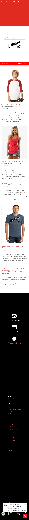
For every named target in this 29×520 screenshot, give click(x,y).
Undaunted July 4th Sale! (8, 183)
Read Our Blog (11, 413)
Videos (11, 436)
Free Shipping (11, 400)
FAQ (16, 408)
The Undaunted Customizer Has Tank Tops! (13, 161)
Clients (9, 416)
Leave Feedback (12, 411)
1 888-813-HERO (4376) (15, 410)
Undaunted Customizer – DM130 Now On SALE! (13, 246)
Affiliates (12, 426)
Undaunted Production (8, 106)
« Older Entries (5, 292)
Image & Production (15, 440)
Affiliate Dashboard (14, 429)
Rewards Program (12, 398)
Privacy (11, 449)
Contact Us (11, 408)
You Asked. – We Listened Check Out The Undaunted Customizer (13, 269)
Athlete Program (14, 437)
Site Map (11, 450)
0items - (23, 63)
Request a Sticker (14, 343)
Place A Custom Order (14, 403)
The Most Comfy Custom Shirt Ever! (11, 105)
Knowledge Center (6, 108)
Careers (12, 423)
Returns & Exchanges (14, 447)
